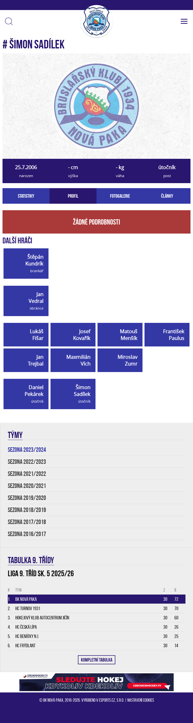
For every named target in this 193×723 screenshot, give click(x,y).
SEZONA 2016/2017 (27, 534)
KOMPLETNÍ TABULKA (96, 660)
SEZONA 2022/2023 (27, 461)
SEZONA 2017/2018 (27, 522)
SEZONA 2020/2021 (27, 485)
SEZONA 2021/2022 (27, 473)
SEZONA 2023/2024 (27, 449)
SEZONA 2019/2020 (27, 497)
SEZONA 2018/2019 (27, 510)
